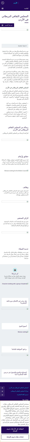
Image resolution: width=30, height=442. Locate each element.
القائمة (26, 8)
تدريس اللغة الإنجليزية (22, 394)
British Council (24, 3)
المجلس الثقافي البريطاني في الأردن (18, 387)
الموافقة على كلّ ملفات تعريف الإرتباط (15, 430)
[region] (15, 421)
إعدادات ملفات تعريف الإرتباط (15, 437)
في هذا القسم (8, 25)
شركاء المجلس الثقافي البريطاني (19, 391)
